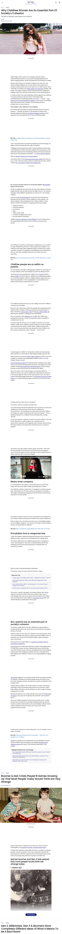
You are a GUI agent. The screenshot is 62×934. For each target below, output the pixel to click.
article (15, 677)
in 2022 (16, 276)
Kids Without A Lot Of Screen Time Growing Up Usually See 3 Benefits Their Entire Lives (30, 760)
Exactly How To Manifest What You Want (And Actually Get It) (30, 588)
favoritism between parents (36, 113)
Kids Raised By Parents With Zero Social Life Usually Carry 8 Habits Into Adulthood (31, 752)
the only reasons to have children (26, 219)
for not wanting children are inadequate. (28, 163)
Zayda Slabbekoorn (5, 785)
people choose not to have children (26, 156)
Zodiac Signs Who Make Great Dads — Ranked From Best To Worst (31, 577)
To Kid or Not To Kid (26, 312)
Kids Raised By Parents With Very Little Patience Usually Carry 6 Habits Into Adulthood (30, 756)
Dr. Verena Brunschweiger (42, 153)
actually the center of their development (33, 847)
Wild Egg (27, 316)
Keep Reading (31, 914)
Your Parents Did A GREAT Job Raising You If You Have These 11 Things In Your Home (30, 585)
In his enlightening (16, 363)
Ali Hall (2, 19)
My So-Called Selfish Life (42, 312)
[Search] (56, 2)
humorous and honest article (33, 159)
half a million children (33, 356)
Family (7, 7)
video (23, 363)
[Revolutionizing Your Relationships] (31, 2)
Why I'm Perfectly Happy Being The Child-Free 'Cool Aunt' (33, 529)
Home (2, 7)
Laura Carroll (15, 646)
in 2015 (41, 274)
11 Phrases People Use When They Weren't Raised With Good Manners (30, 581)
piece (38, 366)
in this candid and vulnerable (28, 366)
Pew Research (26, 197)
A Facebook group (38, 598)
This (12, 677)
